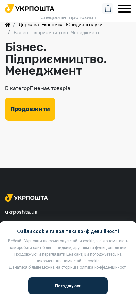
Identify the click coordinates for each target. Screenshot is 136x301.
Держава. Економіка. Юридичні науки (61, 25)
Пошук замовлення (68, 7)
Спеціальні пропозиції (68, 17)
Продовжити (30, 109)
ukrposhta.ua (21, 212)
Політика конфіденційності (102, 267)
